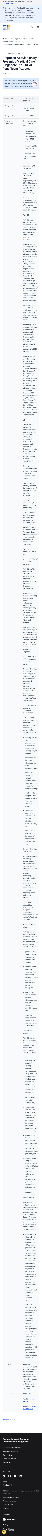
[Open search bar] (32, 27)
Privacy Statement (9, 1501)
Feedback (6, 1485)
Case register (8, 1455)
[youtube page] (15, 1476)
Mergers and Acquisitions (12, 41)
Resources (7, 1462)
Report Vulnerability (10, 1497)
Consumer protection (10, 1451)
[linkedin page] (20, 1476)
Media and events (9, 1459)
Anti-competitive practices (12, 1448)
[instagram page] (9, 1476)
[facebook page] (4, 1476)
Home (5, 39)
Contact (6, 1481)
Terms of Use (8, 1505)
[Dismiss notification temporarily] (38, 8)
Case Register (15, 39)
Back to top (10, 1420)
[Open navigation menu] (38, 27)
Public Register (28, 39)
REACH (5, 1508)
